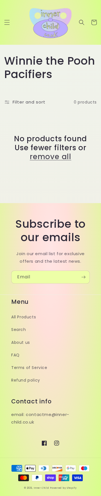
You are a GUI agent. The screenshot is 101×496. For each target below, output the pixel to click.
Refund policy (25, 380)
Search (18, 329)
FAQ (15, 355)
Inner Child (41, 488)
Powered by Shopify (63, 488)
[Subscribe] (83, 277)
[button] (7, 22)
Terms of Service (29, 367)
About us (20, 342)
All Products (23, 317)
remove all (50, 156)
